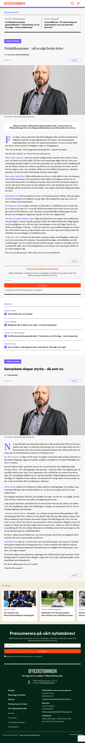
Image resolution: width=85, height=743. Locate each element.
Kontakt (11, 713)
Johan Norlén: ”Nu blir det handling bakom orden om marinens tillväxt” (61, 23)
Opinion (11, 699)
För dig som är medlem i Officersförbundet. (42, 676)
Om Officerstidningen (16, 722)
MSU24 (13, 322)
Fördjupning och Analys (17, 704)
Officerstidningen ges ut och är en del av (45, 682)
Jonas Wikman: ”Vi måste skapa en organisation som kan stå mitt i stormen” (21, 24)
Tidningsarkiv (13, 727)
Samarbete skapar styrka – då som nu (33, 369)
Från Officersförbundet (17, 708)
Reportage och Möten (17, 695)
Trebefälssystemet (19, 609)
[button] (72, 3)
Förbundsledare (12, 41)
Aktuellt (8, 19)
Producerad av (76, 734)
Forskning (53, 609)
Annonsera (12, 718)
